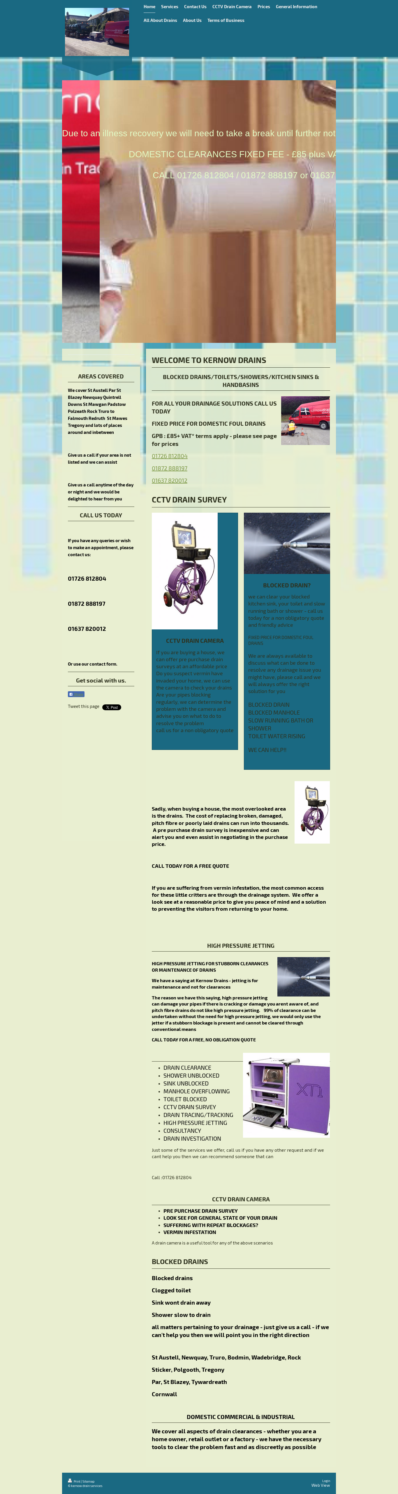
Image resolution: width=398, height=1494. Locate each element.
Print (77, 1481)
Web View (320, 1485)
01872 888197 (169, 468)
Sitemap (88, 1481)
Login (326, 1481)
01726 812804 (170, 455)
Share (78, 694)
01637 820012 (169, 480)
